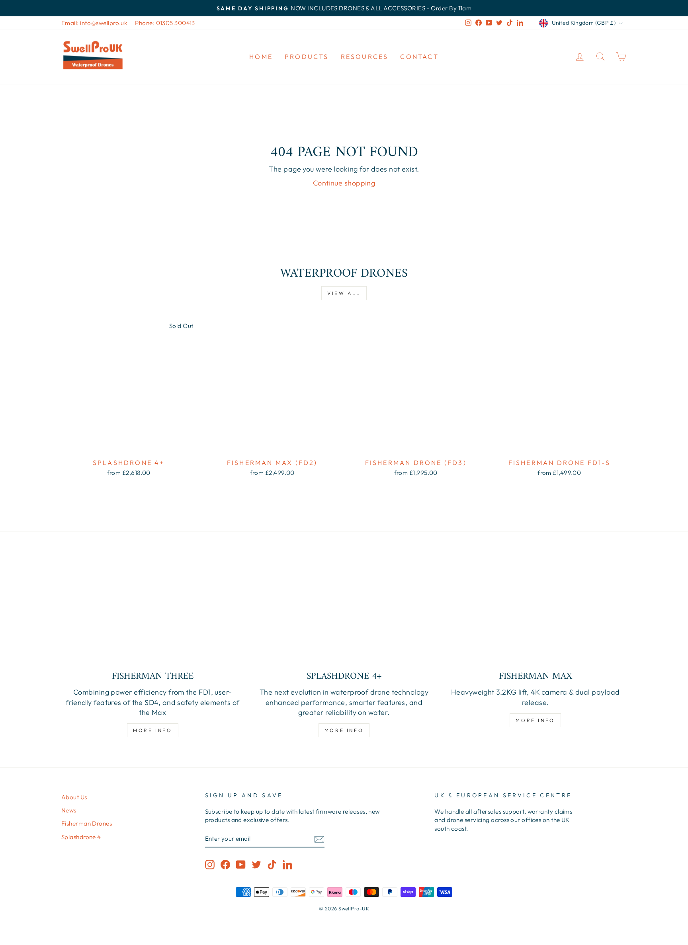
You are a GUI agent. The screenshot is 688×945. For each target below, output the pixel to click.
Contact (419, 57)
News (68, 810)
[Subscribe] (319, 839)
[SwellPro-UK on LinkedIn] (287, 864)
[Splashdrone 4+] (344, 612)
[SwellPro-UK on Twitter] (256, 864)
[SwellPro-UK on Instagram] (210, 864)
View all (344, 293)
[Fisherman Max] (535, 612)
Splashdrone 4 (81, 837)
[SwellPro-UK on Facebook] (225, 864)
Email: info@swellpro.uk (94, 23)
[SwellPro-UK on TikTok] (272, 864)
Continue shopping (344, 182)
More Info (152, 730)
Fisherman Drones (86, 823)
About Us (74, 797)
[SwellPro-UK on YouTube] (241, 864)
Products (307, 57)
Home (261, 57)
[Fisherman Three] (152, 612)
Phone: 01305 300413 (165, 23)
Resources (365, 57)
